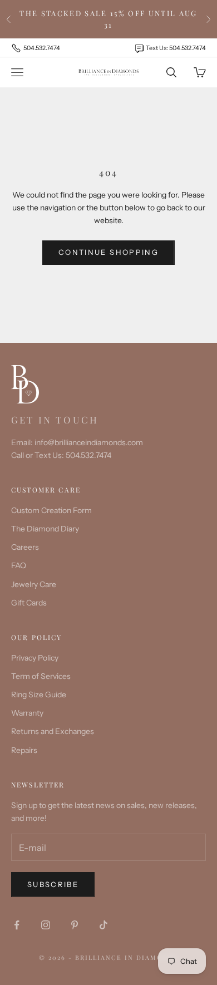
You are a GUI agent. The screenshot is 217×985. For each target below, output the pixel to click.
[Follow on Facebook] (16, 924)
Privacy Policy (34, 658)
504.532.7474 (41, 48)
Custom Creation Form (51, 510)
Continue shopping (108, 252)
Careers (25, 547)
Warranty (27, 713)
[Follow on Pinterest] (74, 924)
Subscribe (52, 884)
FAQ (18, 565)
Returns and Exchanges (52, 731)
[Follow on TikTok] (103, 924)
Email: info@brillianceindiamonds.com (77, 442)
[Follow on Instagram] (45, 924)
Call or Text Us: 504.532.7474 (61, 455)
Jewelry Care (33, 584)
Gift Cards (29, 603)
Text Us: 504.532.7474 (176, 48)
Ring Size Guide (38, 695)
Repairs (24, 750)
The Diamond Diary (45, 529)
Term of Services (41, 676)
